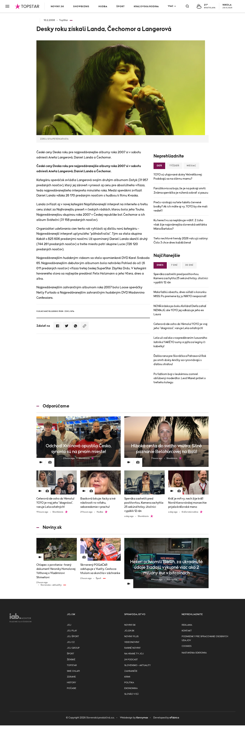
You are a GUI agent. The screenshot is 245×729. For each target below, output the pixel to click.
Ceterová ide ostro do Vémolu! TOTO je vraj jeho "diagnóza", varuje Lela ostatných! (180, 326)
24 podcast (131, 659)
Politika (129, 682)
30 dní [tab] (189, 265)
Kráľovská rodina (146, 6)
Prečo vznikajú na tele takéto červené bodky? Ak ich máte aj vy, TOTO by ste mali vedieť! (181, 206)
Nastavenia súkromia (194, 653)
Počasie (71, 688)
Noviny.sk (57, 6)
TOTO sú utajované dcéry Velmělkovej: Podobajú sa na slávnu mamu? (178, 176)
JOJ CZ (71, 642)
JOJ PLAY (72, 631)
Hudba (102, 6)
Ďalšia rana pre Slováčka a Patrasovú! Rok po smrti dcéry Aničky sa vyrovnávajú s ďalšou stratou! (180, 360)
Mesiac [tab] (191, 166)
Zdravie (71, 677)
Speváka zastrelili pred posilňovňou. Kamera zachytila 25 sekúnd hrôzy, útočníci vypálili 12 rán (181, 278)
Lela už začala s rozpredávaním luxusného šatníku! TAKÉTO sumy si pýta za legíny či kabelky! (180, 342)
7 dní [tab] (174, 265)
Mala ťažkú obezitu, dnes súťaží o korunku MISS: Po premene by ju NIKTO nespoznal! (180, 294)
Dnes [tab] (160, 265)
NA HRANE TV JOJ (134, 654)
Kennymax (142, 717)
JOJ (69, 625)
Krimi (127, 677)
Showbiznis (81, 6)
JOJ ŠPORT (73, 636)
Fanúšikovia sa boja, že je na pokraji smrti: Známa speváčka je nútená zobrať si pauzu (181, 190)
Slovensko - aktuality (137, 665)
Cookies (186, 646)
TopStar (72, 665)
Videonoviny (131, 642)
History (71, 682)
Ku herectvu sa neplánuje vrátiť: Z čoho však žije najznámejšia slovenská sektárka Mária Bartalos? (180, 224)
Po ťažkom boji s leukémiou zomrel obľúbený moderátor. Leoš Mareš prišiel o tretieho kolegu (180, 378)
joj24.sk (129, 631)
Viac (170, 6)
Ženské (71, 659)
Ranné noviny (132, 648)
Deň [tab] (159, 166)
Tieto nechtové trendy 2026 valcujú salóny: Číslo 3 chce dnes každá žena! (181, 240)
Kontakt (187, 631)
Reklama (187, 625)
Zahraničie (130, 671)
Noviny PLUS (131, 636)
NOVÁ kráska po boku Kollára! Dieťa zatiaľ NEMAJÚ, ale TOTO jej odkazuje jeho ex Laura (180, 310)
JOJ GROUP (73, 648)
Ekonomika (131, 688)
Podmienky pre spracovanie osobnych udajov (205, 638)
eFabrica (174, 717)
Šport (120, 6)
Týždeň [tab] (174, 166)
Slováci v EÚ (131, 694)
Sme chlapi (73, 671)
